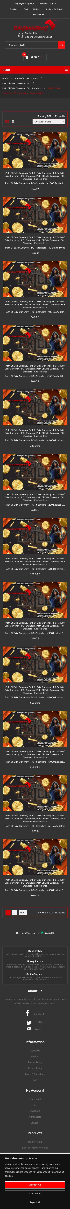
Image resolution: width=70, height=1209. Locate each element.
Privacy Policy (35, 1068)
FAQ (35, 1080)
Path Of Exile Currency (26, 78)
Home (5, 78)
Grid (7, 121)
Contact (35, 1122)
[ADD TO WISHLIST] (25, 175)
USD (52, 4)
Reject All (35, 1202)
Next (23, 912)
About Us (35, 1050)
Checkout (14, 9)
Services (35, 1056)
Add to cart (38, 174)
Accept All (35, 1184)
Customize (35, 1193)
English (28, 4)
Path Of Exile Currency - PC (16, 83)
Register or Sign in (54, 9)
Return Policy (35, 1062)
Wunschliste (35, 1117)
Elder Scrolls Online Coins (35, 1147)
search (61, 45)
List (13, 121)
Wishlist (36, 9)
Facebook (39, 1014)
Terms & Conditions (35, 1074)
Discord (39, 1029)
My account (38, 15)
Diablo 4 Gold (35, 1141)
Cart (26, 9)
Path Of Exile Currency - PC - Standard (21, 88)
